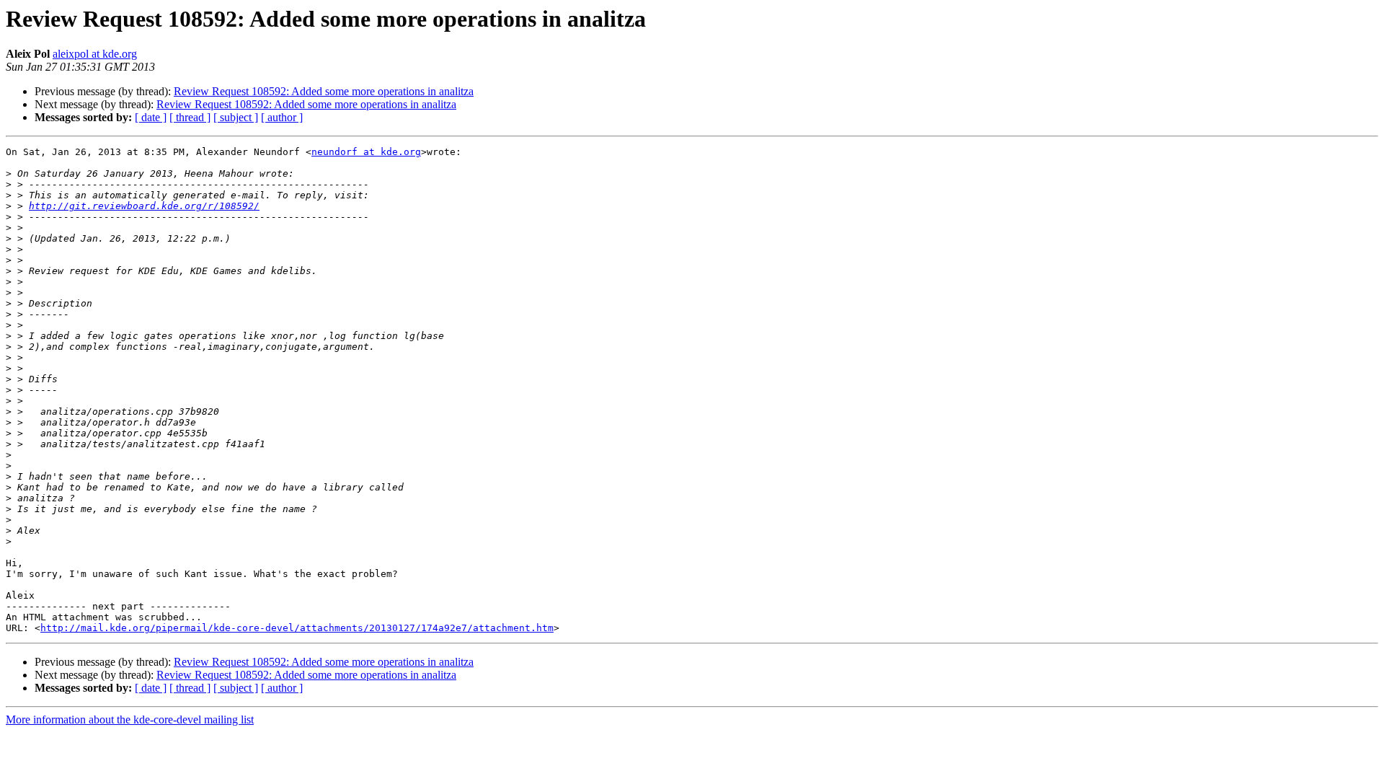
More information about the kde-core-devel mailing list (130, 719)
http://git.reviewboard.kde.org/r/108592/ (144, 206)
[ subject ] (235, 117)
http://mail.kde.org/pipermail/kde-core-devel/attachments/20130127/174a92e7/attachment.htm (297, 627)
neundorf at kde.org (366, 151)
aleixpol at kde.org (95, 54)
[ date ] (151, 117)
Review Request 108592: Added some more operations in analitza (324, 91)
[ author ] (282, 117)
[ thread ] (189, 117)
